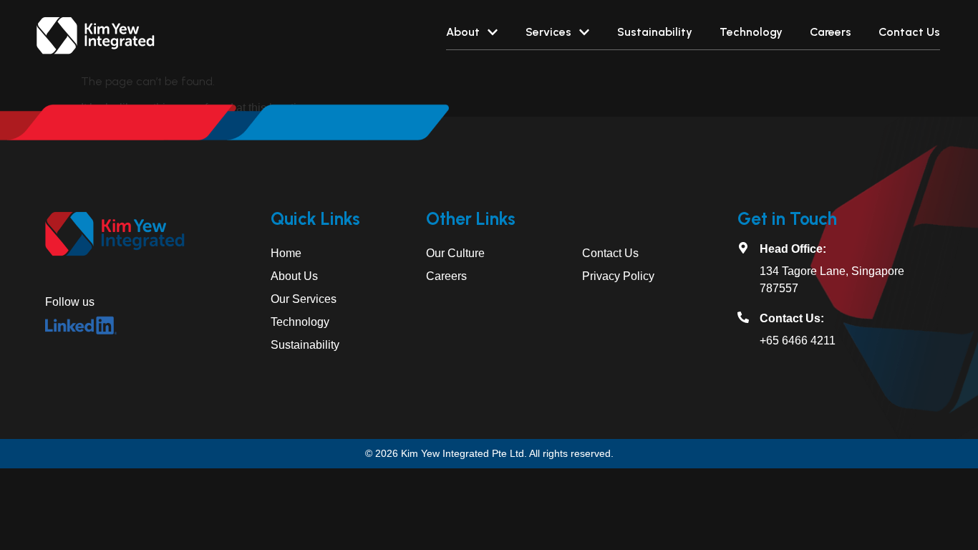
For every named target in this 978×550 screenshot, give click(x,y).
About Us (294, 276)
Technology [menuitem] (751, 32)
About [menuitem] (463, 32)
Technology (300, 322)
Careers (446, 276)
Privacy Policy (618, 276)
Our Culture (455, 253)
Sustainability (305, 345)
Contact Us (610, 253)
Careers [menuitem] (830, 32)
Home (286, 253)
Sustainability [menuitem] (654, 32)
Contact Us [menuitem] (909, 32)
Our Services (304, 299)
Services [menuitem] (548, 32)
